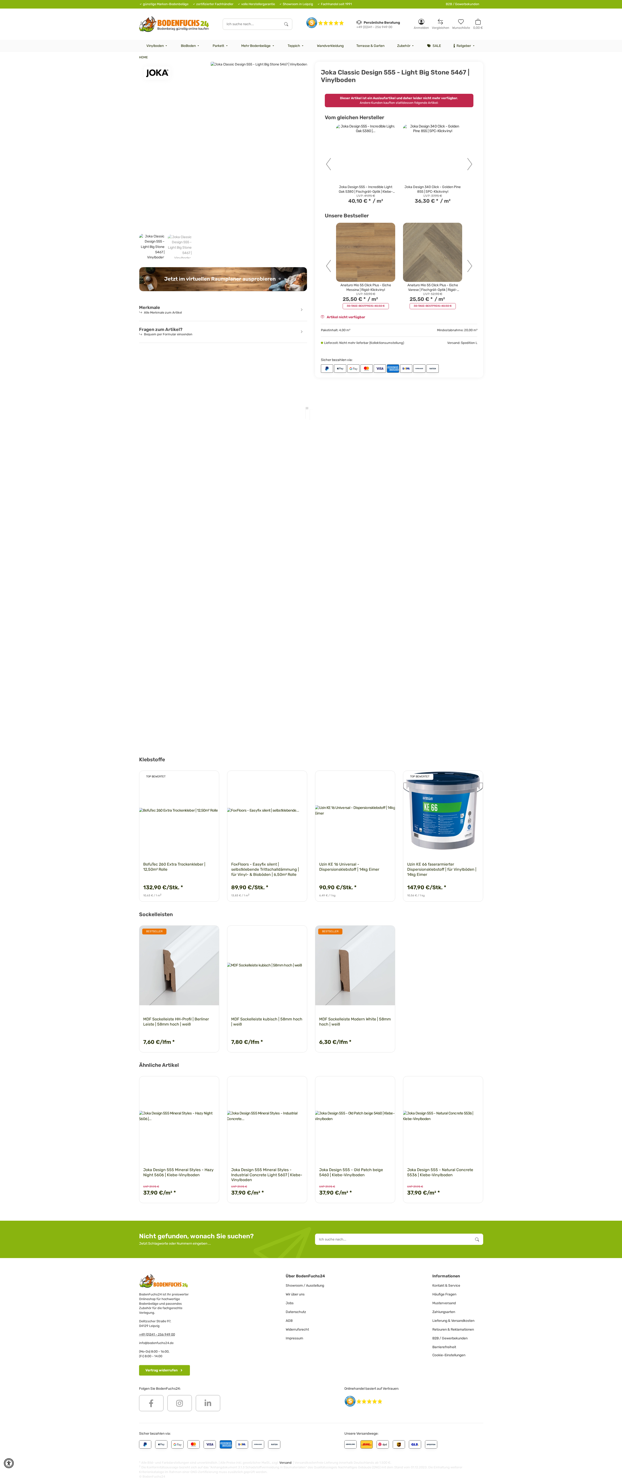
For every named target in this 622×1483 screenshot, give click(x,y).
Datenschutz (296, 1312)
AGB (289, 1321)
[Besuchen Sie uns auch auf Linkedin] (208, 1403)
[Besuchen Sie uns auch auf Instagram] (179, 1403)
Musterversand (444, 1303)
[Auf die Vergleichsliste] (198, 778)
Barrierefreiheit (444, 1347)
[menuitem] (157, 46)
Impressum (294, 1338)
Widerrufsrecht (297, 1329)
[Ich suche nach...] (286, 24)
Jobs (290, 1303)
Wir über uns (295, 1294)
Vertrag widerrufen (161, 1370)
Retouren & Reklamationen (453, 1329)
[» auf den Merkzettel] (211, 778)
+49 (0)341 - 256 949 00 (157, 1334)
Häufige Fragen (444, 1294)
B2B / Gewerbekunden (462, 4)
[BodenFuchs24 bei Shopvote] (325, 23)
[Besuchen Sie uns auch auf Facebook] (151, 1403)
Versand (285, 1462)
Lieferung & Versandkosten (453, 1321)
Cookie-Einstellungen (448, 1355)
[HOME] (174, 24)
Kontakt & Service (446, 1285)
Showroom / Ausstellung (305, 1285)
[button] (421, 24)
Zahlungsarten (443, 1312)
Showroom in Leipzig (298, 4)
